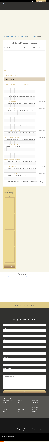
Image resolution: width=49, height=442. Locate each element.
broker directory (20, 411)
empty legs (20, 400)
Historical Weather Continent (22, 36)
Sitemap (39, 438)
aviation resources (21, 409)
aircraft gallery (5, 402)
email (4, 339)
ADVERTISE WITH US (9, 266)
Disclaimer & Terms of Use (32, 438)
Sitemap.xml (34, 413)
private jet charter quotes (7, 400)
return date (5, 362)
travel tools (34, 404)
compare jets (20, 402)
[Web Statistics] (2, 441)
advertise (4, 407)
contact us (44, 438)
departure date (5, 357)
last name (5, 328)
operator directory (6, 411)
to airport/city (5, 351)
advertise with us (18, 438)
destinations (20, 404)
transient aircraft (35, 400)
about (4, 413)
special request (5, 373)
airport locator (5, 404)
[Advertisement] (14, 205)
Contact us (5, 409)
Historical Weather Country (32, 36)
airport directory (35, 402)
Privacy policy (24, 438)
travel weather (20, 407)
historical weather (35, 407)
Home (5, 36)
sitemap (19, 413)
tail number (34, 411)
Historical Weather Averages (11, 36)
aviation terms (34, 409)
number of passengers (7, 368)
